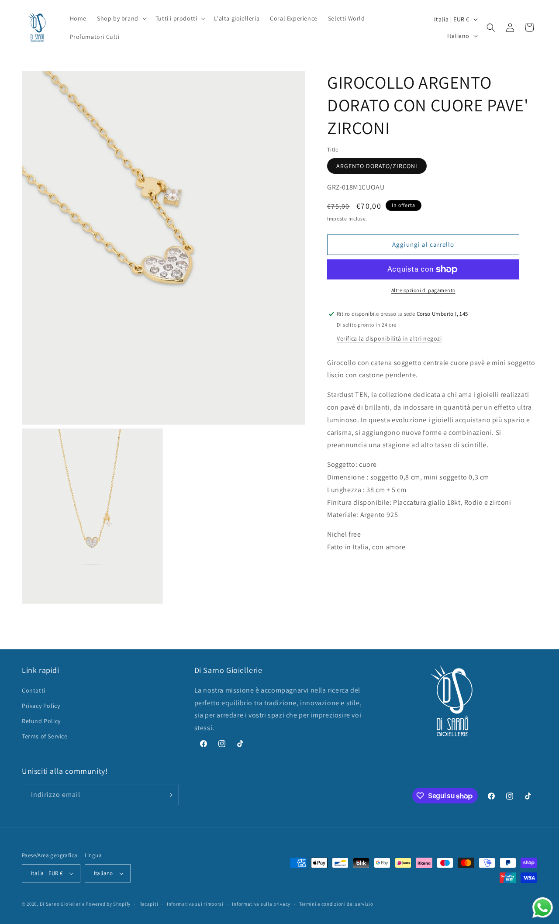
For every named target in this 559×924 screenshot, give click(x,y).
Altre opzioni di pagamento (423, 290)
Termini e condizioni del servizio (336, 904)
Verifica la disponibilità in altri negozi (389, 338)
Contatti (33, 690)
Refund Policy (41, 721)
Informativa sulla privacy (261, 904)
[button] (121, 18)
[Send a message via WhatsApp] (543, 908)
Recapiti (149, 904)
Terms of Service (45, 736)
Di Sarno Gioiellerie (62, 904)
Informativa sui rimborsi (195, 904)
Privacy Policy (41, 706)
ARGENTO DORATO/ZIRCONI (377, 166)
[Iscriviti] (169, 795)
